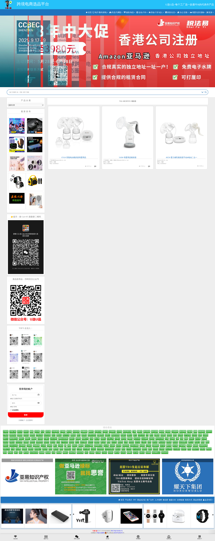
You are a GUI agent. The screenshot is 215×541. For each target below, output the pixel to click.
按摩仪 (84, 435)
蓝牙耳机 (137, 438)
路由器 (71, 442)
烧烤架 (32, 435)
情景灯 (72, 438)
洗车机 (37, 431)
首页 (90, 12)
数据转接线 (115, 435)
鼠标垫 (46, 442)
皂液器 (49, 445)
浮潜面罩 (100, 449)
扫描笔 (168, 431)
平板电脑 (182, 445)
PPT (134, 500)
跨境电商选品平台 (33, 4)
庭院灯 (32, 442)
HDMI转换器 (109, 449)
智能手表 (6, 449)
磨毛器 (26, 452)
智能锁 (19, 435)
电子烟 (97, 438)
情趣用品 (100, 435)
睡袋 (202, 442)
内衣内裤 (19, 442)
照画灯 (191, 438)
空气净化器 (137, 449)
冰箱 (53, 452)
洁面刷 (205, 435)
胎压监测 (154, 431)
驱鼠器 (73, 435)
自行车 (19, 431)
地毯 (186, 438)
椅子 (55, 445)
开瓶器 (5, 435)
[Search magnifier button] (205, 92)
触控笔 (120, 442)
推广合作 (150, 500)
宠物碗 (148, 452)
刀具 (125, 442)
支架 (166, 438)
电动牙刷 (80, 452)
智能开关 (195, 449)
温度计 (107, 435)
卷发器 (175, 442)
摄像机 (129, 452)
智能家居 (39, 442)
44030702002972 (118, 533)
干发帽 (79, 449)
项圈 (195, 431)
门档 (134, 431)
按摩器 (78, 438)
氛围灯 (27, 438)
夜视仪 (10, 452)
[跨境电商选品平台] (8, 4)
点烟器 (172, 438)
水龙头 (60, 445)
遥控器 (52, 442)
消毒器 (157, 435)
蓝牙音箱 (47, 435)
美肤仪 (30, 449)
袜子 (135, 435)
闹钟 (174, 435)
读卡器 (137, 442)
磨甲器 (117, 452)
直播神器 (155, 445)
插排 (150, 449)
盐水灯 (90, 442)
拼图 (61, 449)
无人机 (106, 445)
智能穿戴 (72, 452)
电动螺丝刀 (156, 452)
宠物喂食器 (203, 445)
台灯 (20, 452)
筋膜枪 (163, 435)
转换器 (202, 449)
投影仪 (142, 452)
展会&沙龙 (141, 500)
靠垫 (50, 449)
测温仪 (208, 449)
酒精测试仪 (13, 438)
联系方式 (188, 500)
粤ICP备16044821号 (117, 531)
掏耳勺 (5, 438)
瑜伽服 (41, 452)
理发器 (131, 442)
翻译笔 (169, 445)
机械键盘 (84, 431)
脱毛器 (123, 438)
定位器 (48, 431)
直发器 (5, 442)
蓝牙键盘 (83, 442)
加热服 (59, 452)
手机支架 (39, 435)
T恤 (177, 438)
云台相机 (145, 438)
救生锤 (189, 445)
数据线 (195, 445)
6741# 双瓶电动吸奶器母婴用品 (73, 157)
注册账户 (22, 420)
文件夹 (114, 442)
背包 (73, 449)
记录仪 (123, 452)
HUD (77, 442)
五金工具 (110, 438)
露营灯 (21, 438)
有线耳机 (126, 445)
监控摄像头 (183, 442)
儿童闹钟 (175, 431)
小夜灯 (144, 442)
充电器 (40, 438)
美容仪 (74, 445)
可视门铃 (13, 431)
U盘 (181, 438)
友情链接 (180, 500)
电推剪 (97, 442)
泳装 (149, 442)
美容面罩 (76, 431)
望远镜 (48, 452)
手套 (12, 449)
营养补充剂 (92, 435)
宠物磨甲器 (98, 445)
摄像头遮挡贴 (63, 438)
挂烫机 (155, 449)
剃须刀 (197, 442)
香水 (151, 435)
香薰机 (130, 438)
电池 (4, 452)
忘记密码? (29, 420)
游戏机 (24, 449)
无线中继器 (134, 445)
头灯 (53, 435)
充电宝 (26, 435)
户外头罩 (64, 442)
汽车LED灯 (13, 445)
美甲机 (175, 445)
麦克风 (103, 442)
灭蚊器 (189, 431)
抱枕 (207, 442)
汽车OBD (141, 435)
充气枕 (135, 452)
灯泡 (58, 442)
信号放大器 (34, 452)
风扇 (69, 445)
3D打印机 (53, 438)
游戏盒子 (38, 449)
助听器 (169, 435)
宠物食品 (67, 449)
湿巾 (15, 452)
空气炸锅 (187, 435)
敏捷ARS (172, 500)
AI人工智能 (89, 445)
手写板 (98, 452)
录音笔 (118, 445)
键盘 (31, 431)
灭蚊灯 (105, 431)
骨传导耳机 (160, 438)
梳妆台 (59, 435)
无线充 (151, 438)
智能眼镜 (36, 445)
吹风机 (180, 435)
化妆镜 (112, 445)
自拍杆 (183, 449)
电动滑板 (183, 431)
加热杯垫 (165, 452)
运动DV (209, 431)
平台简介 (128, 500)
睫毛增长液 (127, 431)
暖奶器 (118, 449)
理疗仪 (191, 442)
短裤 (200, 435)
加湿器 (142, 445)
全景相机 (22, 445)
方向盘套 (177, 449)
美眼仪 (12, 442)
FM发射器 (55, 431)
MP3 (86, 452)
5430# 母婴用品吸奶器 (127, 157)
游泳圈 (18, 449)
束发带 (45, 449)
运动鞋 (204, 438)
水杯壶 (194, 435)
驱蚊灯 (65, 452)
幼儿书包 (169, 449)
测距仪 (129, 435)
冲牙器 (198, 438)
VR (147, 435)
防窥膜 (91, 452)
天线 (91, 438)
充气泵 (162, 445)
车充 (42, 431)
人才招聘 (158, 500)
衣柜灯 (26, 431)
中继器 (62, 431)
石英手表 (98, 431)
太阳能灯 (112, 431)
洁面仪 (29, 445)
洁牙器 (119, 431)
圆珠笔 (144, 449)
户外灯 (148, 445)
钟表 (189, 449)
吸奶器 (81, 445)
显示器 (69, 431)
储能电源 (13, 435)
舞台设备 (162, 442)
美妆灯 (123, 435)
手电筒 (5, 431)
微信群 (165, 500)
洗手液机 (86, 449)
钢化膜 (161, 431)
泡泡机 (110, 452)
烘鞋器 (169, 442)
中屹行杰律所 (101, 533)
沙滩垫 (161, 449)
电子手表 (66, 435)
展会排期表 (197, 500)
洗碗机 (26, 442)
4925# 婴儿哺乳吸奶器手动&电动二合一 (181, 157)
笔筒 (123, 449)
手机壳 (104, 452)
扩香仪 (129, 449)
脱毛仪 (155, 442)
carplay (93, 449)
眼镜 (108, 442)
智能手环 (85, 438)
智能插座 (201, 431)
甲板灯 (46, 438)
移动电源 (147, 431)
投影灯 (103, 438)
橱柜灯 (91, 431)
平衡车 (117, 438)
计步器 (43, 445)
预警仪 (139, 431)
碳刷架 (34, 438)
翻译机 (56, 449)
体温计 (5, 445)
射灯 (78, 435)
